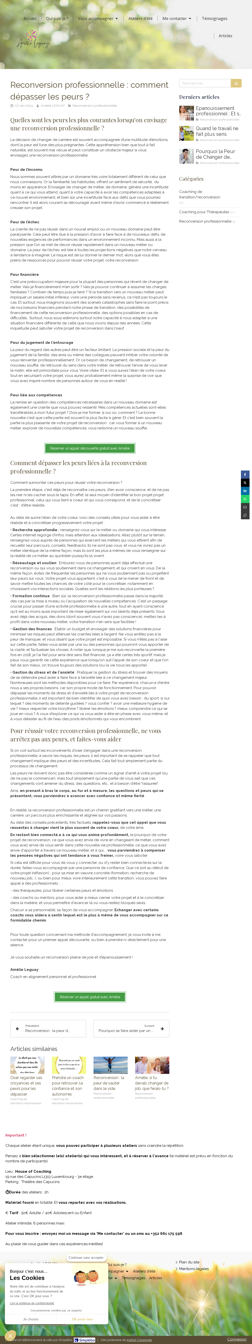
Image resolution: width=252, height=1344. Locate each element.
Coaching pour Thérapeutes (204, 212)
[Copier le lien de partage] (245, 515)
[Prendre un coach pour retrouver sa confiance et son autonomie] (69, 1065)
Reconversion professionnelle (205, 221)
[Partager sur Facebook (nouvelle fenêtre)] (245, 475)
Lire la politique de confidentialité (32, 1303)
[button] (10, 1336)
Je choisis (30, 1319)
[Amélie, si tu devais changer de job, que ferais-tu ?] (152, 1065)
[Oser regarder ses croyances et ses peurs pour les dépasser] (27, 1065)
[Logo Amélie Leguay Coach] (33, 50)
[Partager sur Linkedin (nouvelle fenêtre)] (245, 491)
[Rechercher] (236, 83)
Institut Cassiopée (139, 1340)
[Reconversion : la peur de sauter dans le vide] (111, 1065)
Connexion (237, 1339)
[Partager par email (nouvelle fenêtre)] (245, 507)
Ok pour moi (82, 1319)
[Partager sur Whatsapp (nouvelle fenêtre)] (245, 499)
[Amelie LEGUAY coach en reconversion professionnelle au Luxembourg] (186, 133)
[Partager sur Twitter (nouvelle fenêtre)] (245, 483)
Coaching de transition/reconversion (199, 194)
